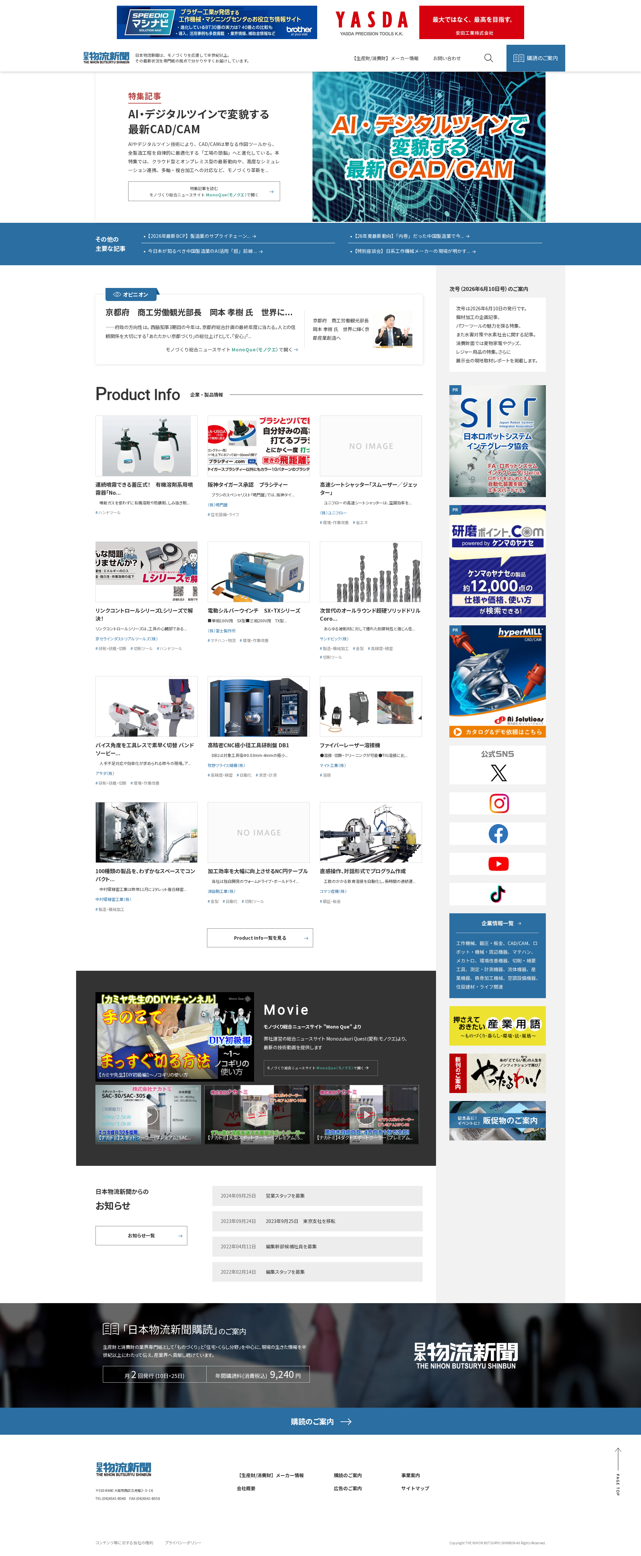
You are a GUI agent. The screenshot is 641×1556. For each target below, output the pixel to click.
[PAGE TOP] (618, 1472)
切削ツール (143, 648)
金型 (360, 648)
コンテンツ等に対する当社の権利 (124, 1542)
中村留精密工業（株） (113, 899)
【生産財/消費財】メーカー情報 (385, 58)
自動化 (246, 775)
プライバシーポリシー (183, 1542)
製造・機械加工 (336, 648)
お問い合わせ (447, 58)
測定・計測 (268, 775)
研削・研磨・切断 (112, 648)
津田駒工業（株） (222, 891)
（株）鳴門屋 (218, 504)
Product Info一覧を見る (260, 937)
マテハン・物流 (223, 640)
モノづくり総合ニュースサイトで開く (229, 349)
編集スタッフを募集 (285, 1271)
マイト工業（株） (333, 765)
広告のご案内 (348, 1488)
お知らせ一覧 (141, 1235)
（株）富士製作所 (222, 630)
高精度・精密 (382, 648)
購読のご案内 (542, 58)
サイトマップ (415, 1488)
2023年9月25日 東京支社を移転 (301, 1221)
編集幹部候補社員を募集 (291, 1246)
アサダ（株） (105, 773)
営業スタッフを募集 (285, 1195)
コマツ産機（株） (335, 891)
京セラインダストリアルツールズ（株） (126, 638)
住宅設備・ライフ (225, 514)
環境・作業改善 (336, 522)
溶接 (327, 775)
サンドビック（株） (334, 638)
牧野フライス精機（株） (226, 765)
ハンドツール (109, 512)
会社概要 (246, 1488)
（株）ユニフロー (333, 512)
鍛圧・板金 (332, 901)
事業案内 (410, 1475)
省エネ (362, 522)
